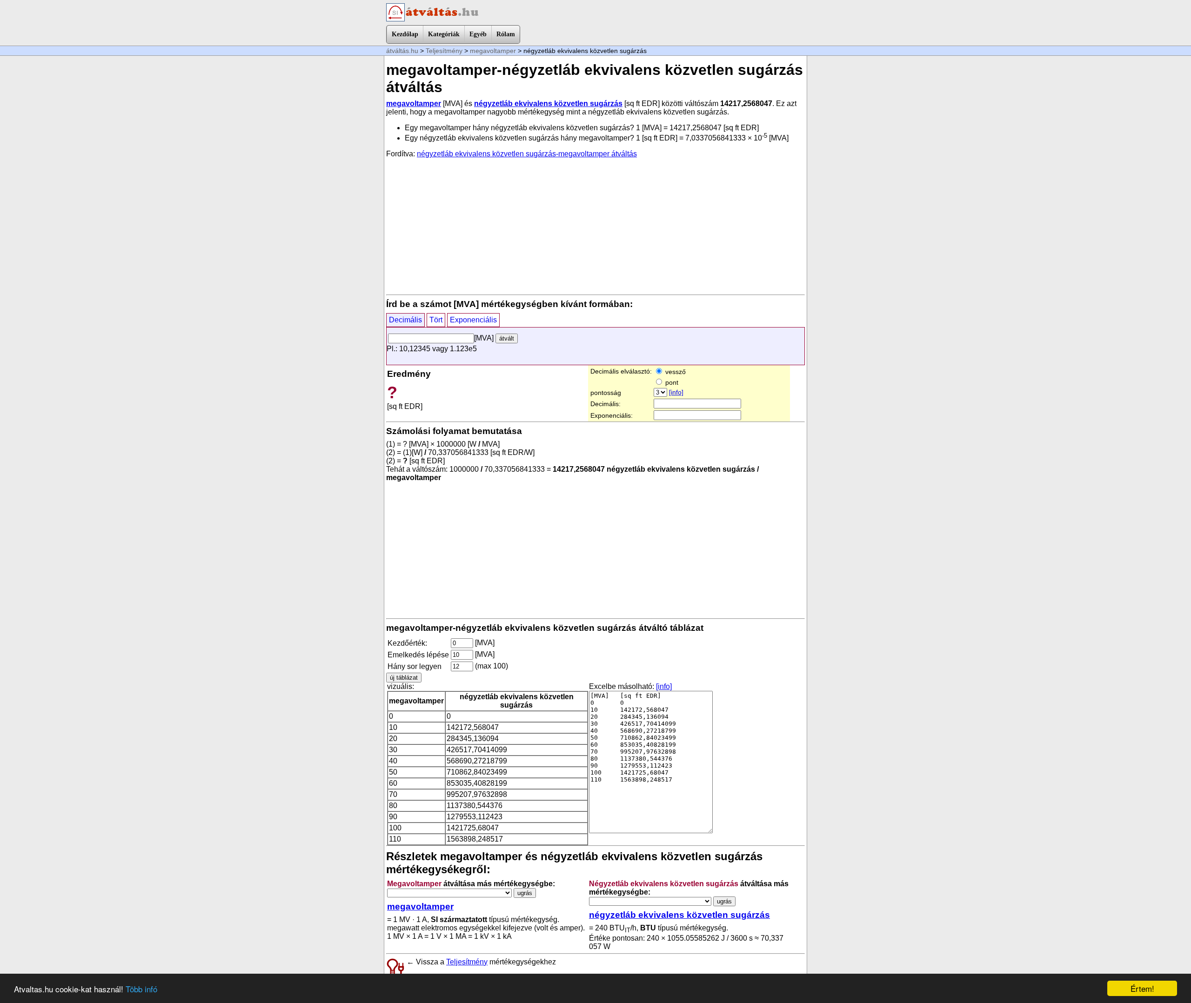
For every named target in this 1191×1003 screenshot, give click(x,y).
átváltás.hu (402, 50)
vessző (674, 371)
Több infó (141, 989)
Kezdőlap (405, 34)
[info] (676, 392)
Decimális (405, 320)
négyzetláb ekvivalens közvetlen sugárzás (548, 103)
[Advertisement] (595, 225)
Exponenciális (473, 320)
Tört (435, 320)
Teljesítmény (444, 50)
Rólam (505, 34)
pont (670, 382)
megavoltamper (493, 50)
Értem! (1142, 988)
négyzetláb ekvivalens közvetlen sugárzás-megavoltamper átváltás (527, 154)
